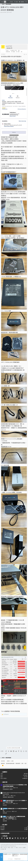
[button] (2, 1)
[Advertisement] (14, 28)
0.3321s (20, 847)
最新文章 (5, 782)
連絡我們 (3, 763)
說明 (22, 763)
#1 (26, 54)
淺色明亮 (3, 761)
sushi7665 (4, 12)
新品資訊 (5, 805)
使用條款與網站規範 (10, 763)
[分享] (24, 54)
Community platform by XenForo (13, 844)
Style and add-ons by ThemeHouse (8, 846)
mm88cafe (24, 778)
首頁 (25, 763)
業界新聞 (5, 813)
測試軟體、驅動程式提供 (8, 797)
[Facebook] (1, 851)
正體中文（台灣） (10, 761)
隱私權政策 (18, 763)
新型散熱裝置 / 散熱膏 (7, 789)
